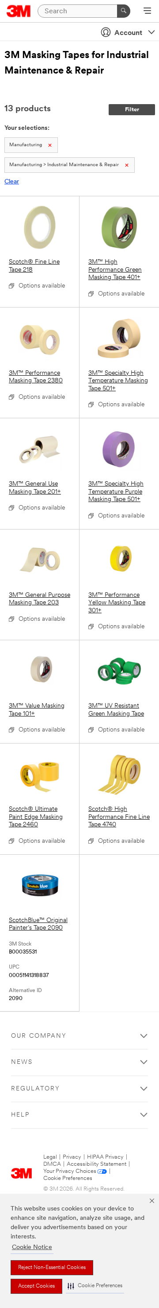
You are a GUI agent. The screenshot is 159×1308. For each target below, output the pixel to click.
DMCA (52, 1164)
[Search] (123, 11)
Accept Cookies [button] (36, 1286)
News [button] (22, 1062)
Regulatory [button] (35, 1089)
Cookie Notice (32, 1247)
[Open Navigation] (147, 11)
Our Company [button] (39, 1036)
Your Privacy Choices (69, 1171)
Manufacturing (25, 145)
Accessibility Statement (96, 1164)
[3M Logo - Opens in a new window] (19, 11)
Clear (11, 182)
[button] (95, 1286)
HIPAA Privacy (105, 1157)
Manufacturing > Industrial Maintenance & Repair (64, 165)
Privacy (72, 1157)
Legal (50, 1157)
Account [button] (128, 33)
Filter (132, 110)
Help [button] (20, 1115)
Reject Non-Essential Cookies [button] (52, 1267)
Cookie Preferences (67, 1178)
